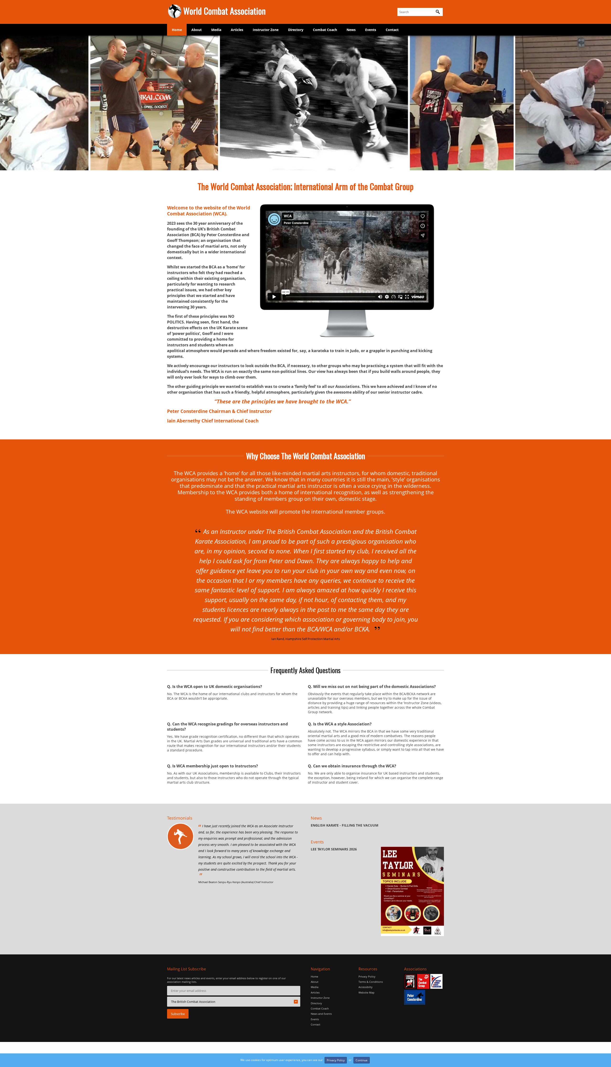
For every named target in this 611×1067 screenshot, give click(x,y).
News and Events (321, 1013)
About (196, 29)
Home (177, 29)
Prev (4, 102)
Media (216, 29)
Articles (237, 29)
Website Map (366, 992)
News (351, 29)
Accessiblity (365, 987)
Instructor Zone (266, 29)
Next (607, 102)
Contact (392, 29)
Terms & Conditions (370, 982)
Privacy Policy (366, 976)
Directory (295, 29)
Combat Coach (325, 29)
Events (370, 29)
